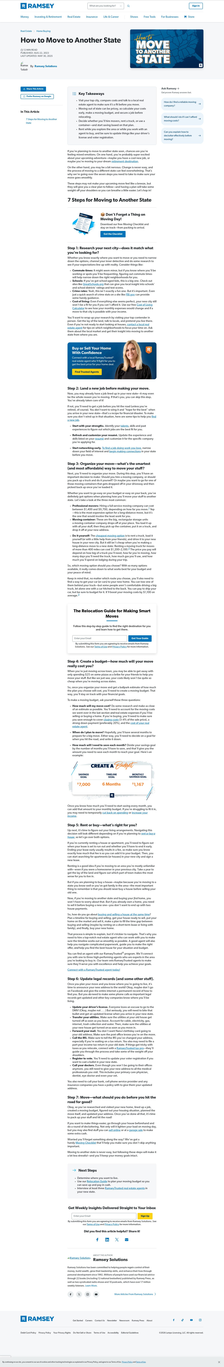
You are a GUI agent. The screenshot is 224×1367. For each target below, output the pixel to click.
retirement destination (125, 161)
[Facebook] (97, 1239)
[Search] (128, 6)
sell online (115, 1130)
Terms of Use (100, 647)
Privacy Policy (119, 647)
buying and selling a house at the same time (124, 914)
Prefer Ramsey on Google (39, 96)
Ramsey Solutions (46, 66)
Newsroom (124, 1321)
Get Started (78, 1321)
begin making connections (125, 451)
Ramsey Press (138, 1321)
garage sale (136, 1130)
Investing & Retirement (48, 17)
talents (124, 426)
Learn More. (91, 1286)
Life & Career (111, 17)
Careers (88, 1321)
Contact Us (100, 1321)
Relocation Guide (97, 1181)
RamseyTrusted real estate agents (125, 1188)
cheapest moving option (110, 536)
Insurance (92, 17)
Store (190, 17)
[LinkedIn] (107, 1239)
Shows (134, 17)
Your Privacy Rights (62, 1333)
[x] (79, 1294)
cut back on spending (115, 813)
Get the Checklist (113, 234)
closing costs (111, 720)
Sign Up (145, 1216)
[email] (126, 1239)
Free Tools (149, 17)
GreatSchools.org (93, 284)
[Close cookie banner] (219, 1362)
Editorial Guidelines (130, 1333)
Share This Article (35, 89)
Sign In (196, 6)
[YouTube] (191, 1320)
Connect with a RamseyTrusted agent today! (94, 970)
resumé (99, 439)
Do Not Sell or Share (82, 1333)
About (149, 1321)
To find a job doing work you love (121, 448)
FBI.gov (130, 294)
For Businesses (169, 17)
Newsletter (112, 1321)
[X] (117, 1239)
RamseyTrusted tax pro (130, 1048)
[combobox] (109, 6)
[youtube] (96, 1294)
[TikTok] (182, 1320)
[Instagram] (200, 1320)
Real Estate (74, 17)
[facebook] (71, 1294)
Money (25, 17)
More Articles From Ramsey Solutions (133, 1294)
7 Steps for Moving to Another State (41, 121)
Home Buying (43, 31)
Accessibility (113, 1333)
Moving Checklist (86, 1143)
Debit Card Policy (28, 1333)
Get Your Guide (140, 638)
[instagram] (88, 1294)
